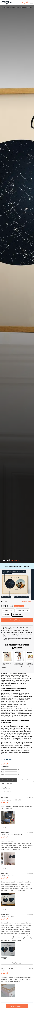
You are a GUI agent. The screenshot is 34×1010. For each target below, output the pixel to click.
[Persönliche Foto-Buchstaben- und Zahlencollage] (19, 661)
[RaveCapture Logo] (6, 759)
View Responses (17, 963)
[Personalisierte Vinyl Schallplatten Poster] (7, 661)
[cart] (27, 2)
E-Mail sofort (20, 566)
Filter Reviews (6, 788)
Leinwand (6, 614)
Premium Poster (8, 610)
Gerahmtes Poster (22, 610)
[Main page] (6, 3)
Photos (25, 780)
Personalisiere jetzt (17, 1006)
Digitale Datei (17, 614)
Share (4, 827)
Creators (6, 7)
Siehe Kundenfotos (26, 601)
